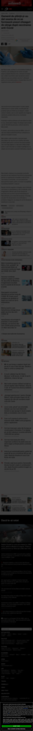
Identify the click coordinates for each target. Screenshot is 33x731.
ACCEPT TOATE (16, 726)
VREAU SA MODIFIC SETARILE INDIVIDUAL (16, 728)
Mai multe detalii (25, 708)
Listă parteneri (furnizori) (6, 723)
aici (8, 713)
